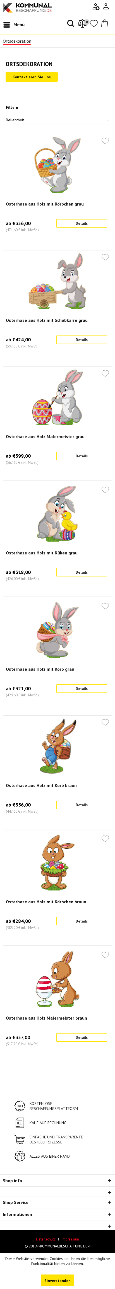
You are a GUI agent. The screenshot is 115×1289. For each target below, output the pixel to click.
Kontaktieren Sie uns (32, 76)
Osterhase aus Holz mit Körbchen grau (45, 204)
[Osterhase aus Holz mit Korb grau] (57, 630)
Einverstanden (57, 1280)
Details (82, 223)
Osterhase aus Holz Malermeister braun (46, 1018)
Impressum (70, 1239)
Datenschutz (46, 1239)
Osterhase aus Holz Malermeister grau (45, 436)
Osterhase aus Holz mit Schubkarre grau (47, 320)
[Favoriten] (94, 25)
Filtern (12, 107)
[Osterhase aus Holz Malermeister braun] (57, 979)
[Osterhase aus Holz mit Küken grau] (57, 514)
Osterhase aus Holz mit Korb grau (40, 669)
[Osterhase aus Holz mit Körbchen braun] (57, 862)
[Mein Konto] (106, 8)
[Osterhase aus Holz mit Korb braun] (57, 746)
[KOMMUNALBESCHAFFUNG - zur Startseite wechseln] (27, 8)
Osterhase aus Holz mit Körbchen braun (46, 901)
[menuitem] (106, 7)
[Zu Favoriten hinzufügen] (105, 141)
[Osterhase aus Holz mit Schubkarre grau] (57, 281)
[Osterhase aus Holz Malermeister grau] (57, 397)
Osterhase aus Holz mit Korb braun (41, 785)
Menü (19, 24)
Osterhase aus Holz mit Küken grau (42, 553)
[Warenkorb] (106, 26)
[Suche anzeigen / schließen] (69, 24)
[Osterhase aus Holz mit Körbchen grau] (57, 165)
